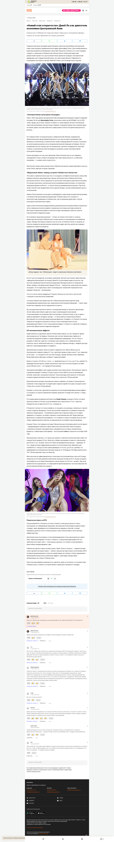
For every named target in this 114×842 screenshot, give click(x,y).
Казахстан (50, 20)
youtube (31, 803)
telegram (31, 800)
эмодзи (39, 637)
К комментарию (31, 626)
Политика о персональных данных (35, 827)
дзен (60, 800)
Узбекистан (57, 20)
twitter (61, 798)
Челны (28, 5)
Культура (35, 20)
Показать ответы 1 (32, 662)
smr (31, 742)
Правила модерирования (33, 771)
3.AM (31, 693)
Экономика (42, 20)
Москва (35, 5)
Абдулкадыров (34, 667)
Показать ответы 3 (32, 640)
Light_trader (33, 726)
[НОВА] (71, 10)
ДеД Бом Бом (34, 616)
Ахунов (29, 20)
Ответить (43, 641)
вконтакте (32, 798)
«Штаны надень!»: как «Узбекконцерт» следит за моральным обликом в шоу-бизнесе (54, 272)
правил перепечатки (43, 833)
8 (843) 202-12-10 (31, 790)
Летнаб (32, 707)
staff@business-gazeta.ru (74, 790)
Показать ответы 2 (32, 686)
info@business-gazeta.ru (33, 792)
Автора (50, 603)
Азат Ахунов (30, 572)
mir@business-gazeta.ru (53, 792)
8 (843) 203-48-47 (51, 790)
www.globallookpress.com (50, 111)
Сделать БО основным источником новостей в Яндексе (57, 586)
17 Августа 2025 (31, 17)
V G (31, 647)
